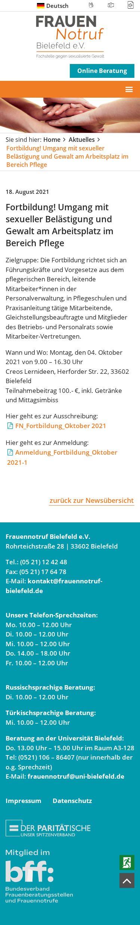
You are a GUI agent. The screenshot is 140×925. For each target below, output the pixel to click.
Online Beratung (102, 71)
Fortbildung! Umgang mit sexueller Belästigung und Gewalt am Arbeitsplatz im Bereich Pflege (67, 156)
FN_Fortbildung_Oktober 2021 (60, 425)
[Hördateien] (127, 5)
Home (51, 139)
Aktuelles (82, 139)
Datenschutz (72, 800)
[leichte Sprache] (111, 5)
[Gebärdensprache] (91, 5)
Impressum (23, 800)
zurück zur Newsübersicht (92, 500)
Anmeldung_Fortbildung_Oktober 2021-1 (62, 457)
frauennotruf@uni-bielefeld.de (76, 776)
